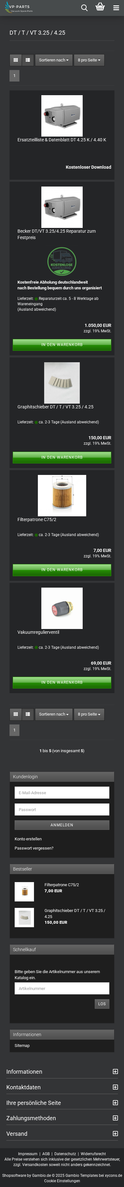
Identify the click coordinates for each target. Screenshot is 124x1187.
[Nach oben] (106, 1177)
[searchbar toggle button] (84, 8)
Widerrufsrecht (93, 1154)
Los (102, 1004)
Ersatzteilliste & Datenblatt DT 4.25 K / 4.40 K (61, 139)
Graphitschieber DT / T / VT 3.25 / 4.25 (55, 406)
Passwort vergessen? (34, 848)
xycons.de (113, 1175)
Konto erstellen (28, 839)
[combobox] (54, 60)
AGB (46, 1154)
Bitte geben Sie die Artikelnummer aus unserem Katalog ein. (57, 974)
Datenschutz (65, 1154)
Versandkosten (35, 1164)
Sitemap (22, 1045)
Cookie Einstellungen (62, 1181)
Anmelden (62, 825)
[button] (16, 60)
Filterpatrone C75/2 (36, 519)
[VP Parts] (16, 8)
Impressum (28, 1154)
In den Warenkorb (62, 345)
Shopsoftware (14, 1175)
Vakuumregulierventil (38, 632)
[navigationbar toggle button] (116, 8)
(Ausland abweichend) (36, 309)
